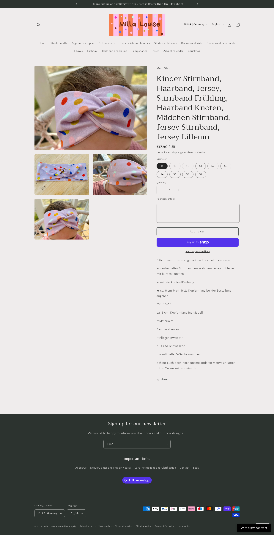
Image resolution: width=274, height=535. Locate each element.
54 (162, 174)
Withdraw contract (254, 528)
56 (188, 174)
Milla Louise (49, 526)
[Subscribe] (166, 444)
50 (189, 166)
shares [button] (165, 379)
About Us (81, 467)
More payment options (198, 251)
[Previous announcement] (76, 4)
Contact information (164, 526)
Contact (184, 467)
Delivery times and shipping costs (110, 467)
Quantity (161, 182)
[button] (38, 25)
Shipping (177, 152)
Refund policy (87, 526)
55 (175, 174)
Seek (196, 467)
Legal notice (184, 526)
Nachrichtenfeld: (166, 199)
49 (175, 166)
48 (162, 166)
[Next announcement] (198, 4)
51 (200, 166)
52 (213, 166)
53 (225, 166)
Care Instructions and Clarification (155, 467)
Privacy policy (104, 526)
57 (200, 174)
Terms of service (123, 526)
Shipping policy (143, 526)
